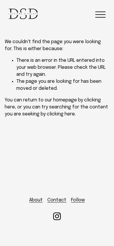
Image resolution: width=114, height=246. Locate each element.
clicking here (61, 114)
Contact (56, 200)
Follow (78, 200)
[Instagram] (57, 216)
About (36, 200)
